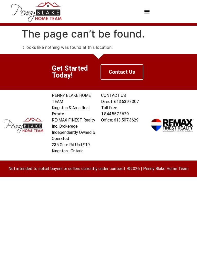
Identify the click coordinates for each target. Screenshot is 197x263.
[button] (147, 11)
